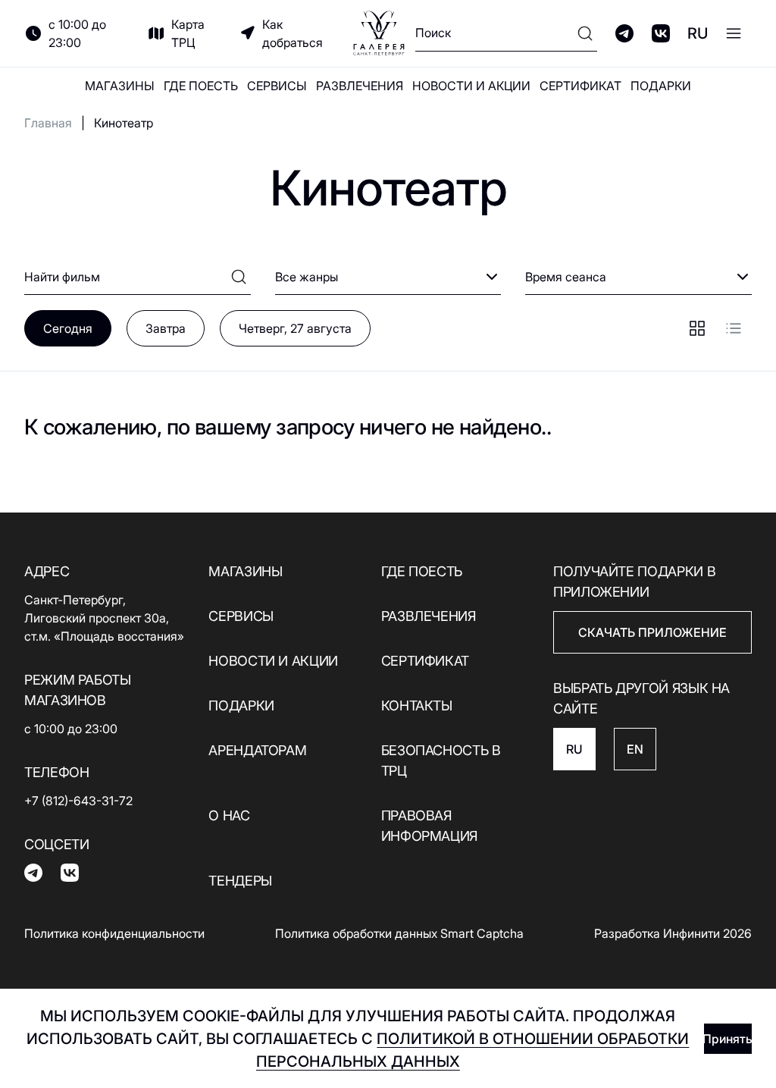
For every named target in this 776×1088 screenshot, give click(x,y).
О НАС (228, 815)
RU (697, 33)
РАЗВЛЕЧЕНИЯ (359, 85)
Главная (48, 122)
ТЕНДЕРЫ (239, 881)
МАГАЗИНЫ (120, 85)
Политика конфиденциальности (114, 933)
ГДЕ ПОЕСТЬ (201, 85)
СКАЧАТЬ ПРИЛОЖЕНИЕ (652, 632)
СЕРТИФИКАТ (580, 85)
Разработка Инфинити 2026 (673, 933)
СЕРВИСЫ (277, 85)
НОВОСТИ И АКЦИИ (471, 85)
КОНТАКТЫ (416, 705)
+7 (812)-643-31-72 (78, 800)
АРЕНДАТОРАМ (257, 750)
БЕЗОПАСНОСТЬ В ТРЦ (441, 760)
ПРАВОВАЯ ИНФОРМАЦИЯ (429, 825)
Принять (728, 1038)
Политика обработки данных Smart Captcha (399, 933)
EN (635, 749)
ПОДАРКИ (660, 85)
